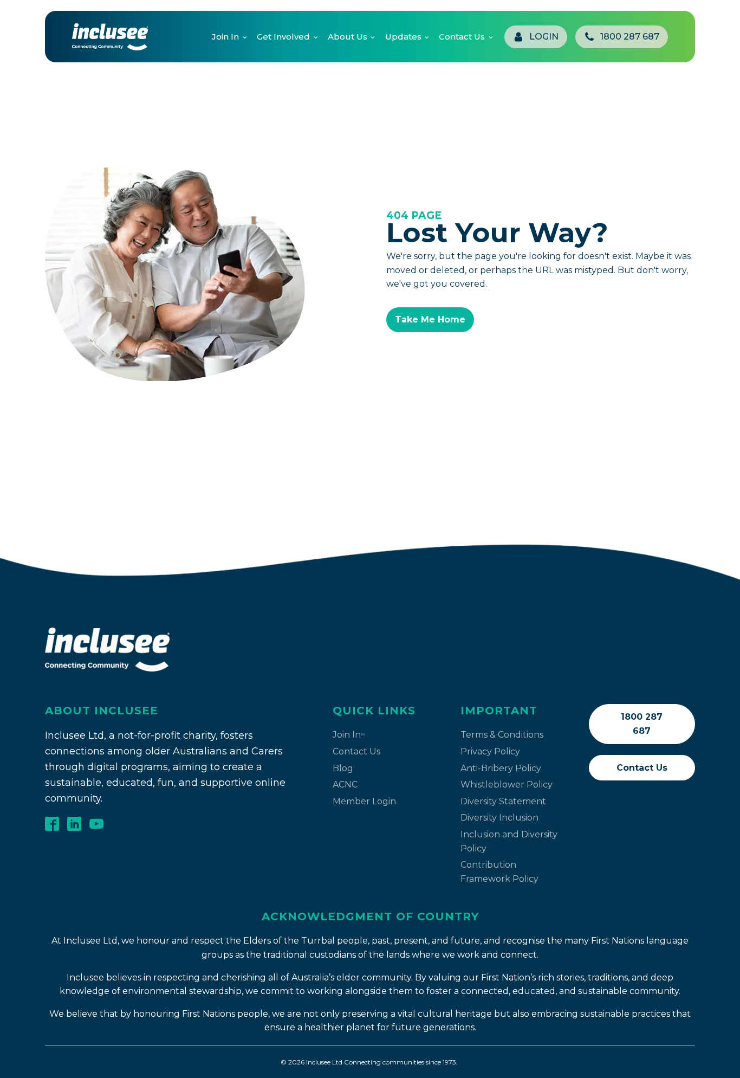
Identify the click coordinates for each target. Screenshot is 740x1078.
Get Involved (283, 36)
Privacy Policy (490, 751)
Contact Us (462, 36)
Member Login (364, 801)
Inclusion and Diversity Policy (508, 841)
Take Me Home (430, 319)
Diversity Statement (503, 801)
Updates (403, 36)
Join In (225, 36)
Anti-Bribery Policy (500, 768)
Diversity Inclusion (499, 817)
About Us (347, 36)
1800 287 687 (642, 724)
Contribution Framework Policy (499, 872)
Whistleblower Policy (506, 784)
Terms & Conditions (501, 735)
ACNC (345, 784)
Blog (343, 768)
